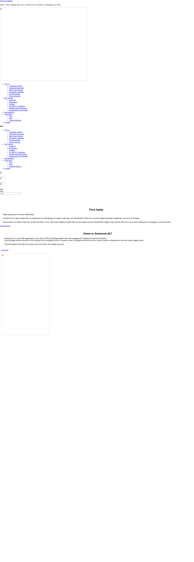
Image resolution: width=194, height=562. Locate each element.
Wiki (10, 118)
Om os (6, 84)
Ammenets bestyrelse (16, 88)
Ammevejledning (15, 120)
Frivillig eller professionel (18, 108)
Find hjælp (8, 114)
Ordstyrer (12, 100)
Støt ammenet (9, 112)
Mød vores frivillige (16, 90)
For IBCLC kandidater (17, 106)
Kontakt (7, 122)
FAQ (11, 116)
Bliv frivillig (8, 98)
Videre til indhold (6, 1)
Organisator (13, 102)
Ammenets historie (15, 86)
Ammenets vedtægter (16, 92)
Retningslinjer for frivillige (18, 110)
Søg (1, 189)
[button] (97, 126)
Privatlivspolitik (14, 94)
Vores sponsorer (14, 96)
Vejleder (12, 104)
